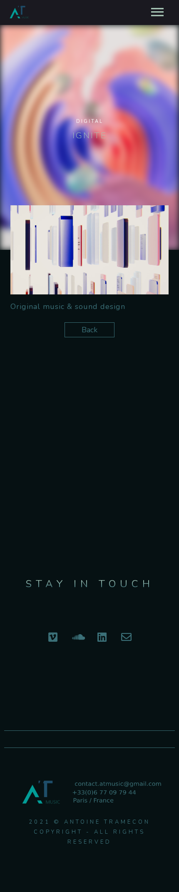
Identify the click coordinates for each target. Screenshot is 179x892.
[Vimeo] (52, 636)
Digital (89, 121)
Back (89, 330)
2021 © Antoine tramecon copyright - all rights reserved (89, 832)
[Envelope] (126, 636)
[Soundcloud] (77, 636)
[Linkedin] (102, 636)
